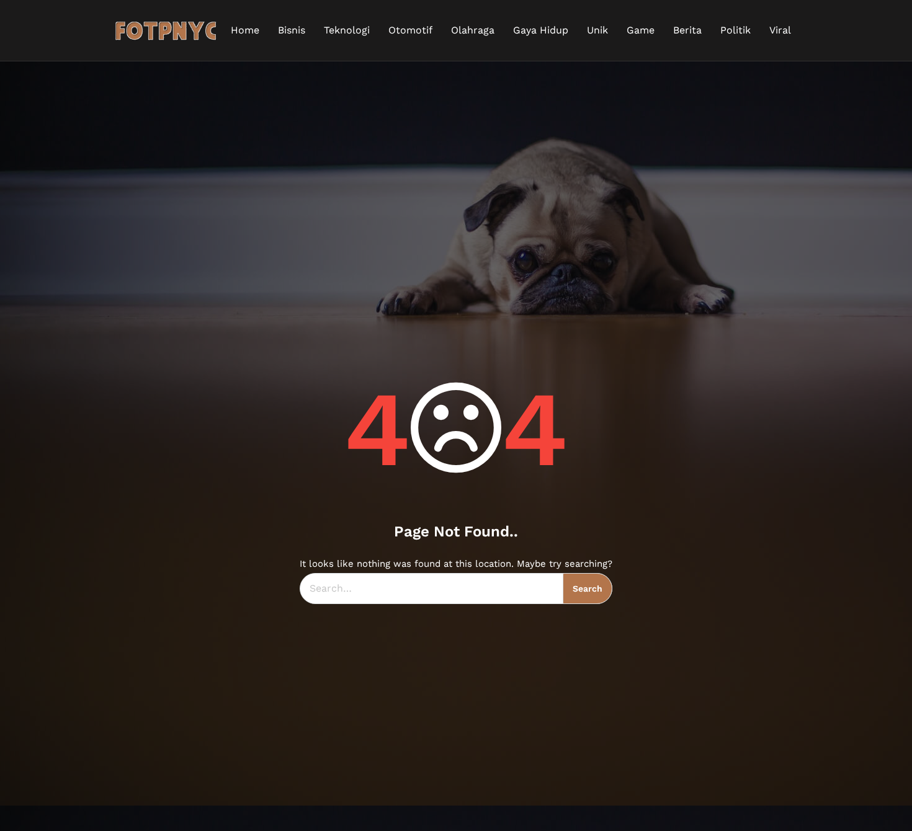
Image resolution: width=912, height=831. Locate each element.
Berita (687, 30)
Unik (597, 30)
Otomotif (410, 30)
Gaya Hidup (540, 30)
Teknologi (347, 30)
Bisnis (291, 30)
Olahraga (472, 30)
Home (245, 30)
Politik (735, 30)
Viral (780, 30)
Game (641, 30)
